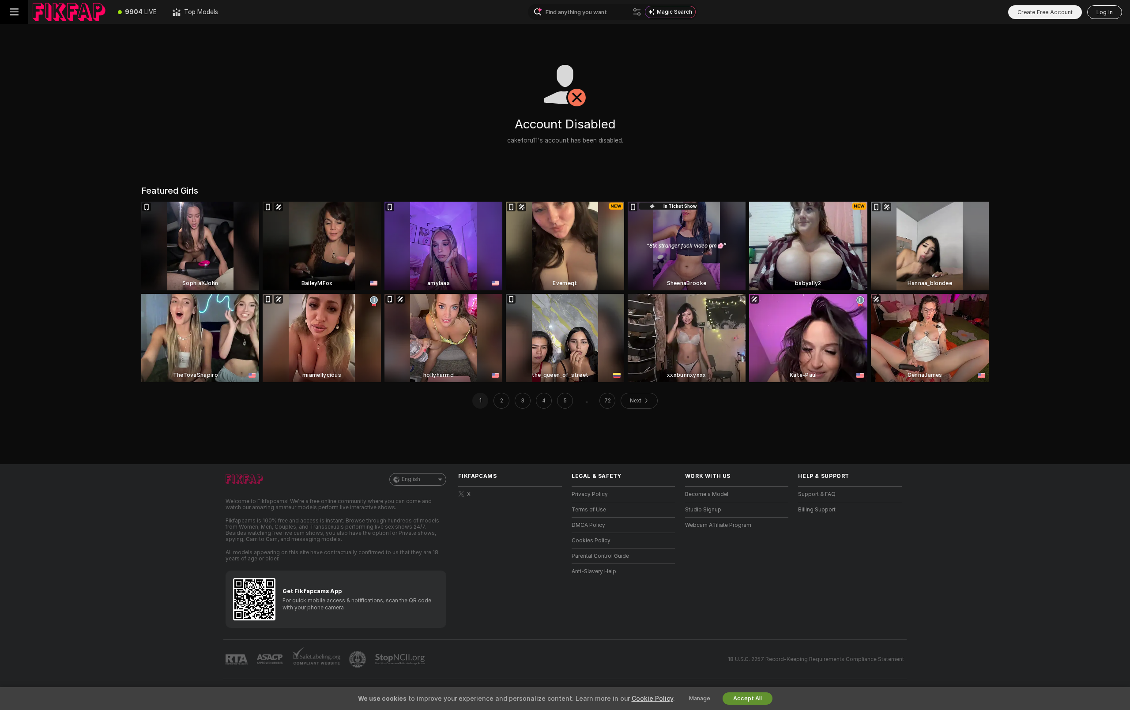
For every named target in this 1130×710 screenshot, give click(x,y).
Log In (1104, 12)
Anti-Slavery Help (594, 571)
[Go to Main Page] (69, 12)
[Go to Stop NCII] (401, 659)
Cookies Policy (591, 540)
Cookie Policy (652, 698)
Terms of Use (589, 510)
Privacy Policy (590, 494)
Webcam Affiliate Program (718, 525)
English (411, 479)
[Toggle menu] (14, 12)
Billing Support (817, 510)
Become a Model (706, 494)
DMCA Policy (588, 525)
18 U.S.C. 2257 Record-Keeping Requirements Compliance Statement (816, 659)
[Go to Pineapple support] (358, 659)
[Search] (637, 12)
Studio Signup (703, 510)
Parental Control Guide (600, 556)
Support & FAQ (817, 494)
